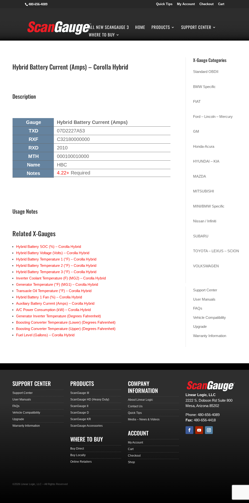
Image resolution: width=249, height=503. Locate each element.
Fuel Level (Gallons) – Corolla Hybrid (45, 335)
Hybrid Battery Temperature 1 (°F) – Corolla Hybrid (56, 259)
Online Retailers (81, 461)
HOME (140, 28)
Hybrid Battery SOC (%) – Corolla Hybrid (48, 246)
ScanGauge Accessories (86, 425)
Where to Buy (102, 35)
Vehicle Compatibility (209, 317)
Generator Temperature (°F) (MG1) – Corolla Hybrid (57, 284)
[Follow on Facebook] (189, 430)
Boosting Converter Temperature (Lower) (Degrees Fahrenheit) (66, 322)
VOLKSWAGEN (206, 266)
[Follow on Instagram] (209, 430)
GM (196, 131)
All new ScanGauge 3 (109, 28)
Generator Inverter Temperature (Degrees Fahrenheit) (58, 316)
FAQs (197, 308)
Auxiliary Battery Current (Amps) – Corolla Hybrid (55, 303)
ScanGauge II (79, 406)
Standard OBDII (205, 71)
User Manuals (204, 299)
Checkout (206, 4)
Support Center (196, 28)
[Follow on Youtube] (199, 430)
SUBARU (200, 236)
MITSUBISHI (203, 191)
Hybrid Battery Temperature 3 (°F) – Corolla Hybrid (56, 272)
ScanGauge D (79, 412)
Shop (131, 462)
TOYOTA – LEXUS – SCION (216, 251)
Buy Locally (78, 455)
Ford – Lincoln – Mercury (213, 116)
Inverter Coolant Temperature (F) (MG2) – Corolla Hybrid (61, 278)
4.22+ (63, 172)
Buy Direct (77, 448)
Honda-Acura (203, 146)
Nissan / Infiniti (204, 221)
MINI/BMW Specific (208, 206)
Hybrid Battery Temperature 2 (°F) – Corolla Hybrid (56, 265)
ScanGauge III (79, 393)
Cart (221, 4)
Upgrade (200, 326)
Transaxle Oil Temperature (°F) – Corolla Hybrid (53, 291)
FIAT (197, 101)
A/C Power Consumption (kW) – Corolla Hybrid (53, 310)
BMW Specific (204, 87)
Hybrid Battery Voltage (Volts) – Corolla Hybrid (52, 253)
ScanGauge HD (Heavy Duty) (89, 399)
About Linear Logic (140, 399)
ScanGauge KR (80, 419)
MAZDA (199, 176)
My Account (186, 4)
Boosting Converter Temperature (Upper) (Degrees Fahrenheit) (66, 329)
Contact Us (135, 406)
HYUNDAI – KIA (206, 161)
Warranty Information (209, 336)
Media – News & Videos (144, 419)
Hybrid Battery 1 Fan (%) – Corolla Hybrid (49, 297)
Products (160, 28)
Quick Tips (164, 4)
